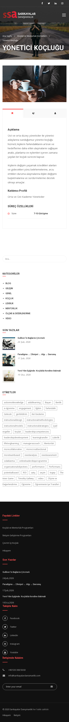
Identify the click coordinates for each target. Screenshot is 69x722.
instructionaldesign (13, 420)
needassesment (49, 455)
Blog (8, 283)
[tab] (13, 113)
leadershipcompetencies (37, 431)
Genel (9, 293)
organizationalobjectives (15, 466)
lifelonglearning (11, 443)
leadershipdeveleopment (16, 437)
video (41, 478)
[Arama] (62, 258)
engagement (25, 408)
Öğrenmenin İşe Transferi (47, 484)
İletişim (17, 715)
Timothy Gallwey (26, 478)
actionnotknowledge (13, 402)
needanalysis (31, 455)
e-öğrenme (9, 408)
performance (38, 466)
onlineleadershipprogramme (33, 461)
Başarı (48, 402)
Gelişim (9, 288)
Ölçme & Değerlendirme (18, 313)
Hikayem (7, 550)
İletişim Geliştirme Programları (17, 535)
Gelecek (8, 414)
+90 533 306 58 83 (17, 670)
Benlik (58, 402)
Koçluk (9, 298)
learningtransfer (40, 437)
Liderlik (9, 303)
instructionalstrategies (38, 425)
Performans (54, 466)
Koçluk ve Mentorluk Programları (18, 527)
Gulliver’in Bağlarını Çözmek (31, 338)
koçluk (18, 431)
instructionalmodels (13, 425)
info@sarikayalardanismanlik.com (24, 675)
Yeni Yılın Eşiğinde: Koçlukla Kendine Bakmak (39, 371)
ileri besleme (38, 414)
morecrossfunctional (36, 449)
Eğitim (38, 408)
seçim (42, 472)
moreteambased (12, 455)
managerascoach (31, 443)
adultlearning (34, 402)
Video (8, 318)
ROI (24, 472)
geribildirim (21, 414)
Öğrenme (25, 484)
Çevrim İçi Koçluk (10, 543)
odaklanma (9, 461)
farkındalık (51, 408)
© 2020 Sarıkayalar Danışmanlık (17, 709)
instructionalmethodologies (40, 420)
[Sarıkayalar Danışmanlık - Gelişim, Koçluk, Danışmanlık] (19, 16)
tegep (52, 472)
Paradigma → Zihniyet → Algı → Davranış (37, 354)
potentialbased (11, 472)
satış (33, 472)
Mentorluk (11, 308)
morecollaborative (13, 449)
